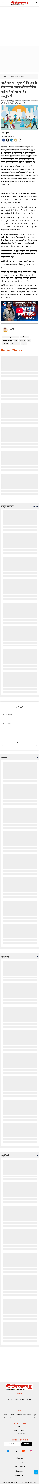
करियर (29, 1415)
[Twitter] (8, 140)
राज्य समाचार (12, 1416)
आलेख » (12, 76)
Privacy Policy (19, 1462)
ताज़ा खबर (5, 1416)
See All (35, 506)
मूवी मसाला (35, 1416)
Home (5, 76)
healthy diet (24, 337)
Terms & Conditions (19, 1467)
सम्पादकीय (5, 956)
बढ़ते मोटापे (22, 340)
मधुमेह (29, 340)
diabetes (16, 337)
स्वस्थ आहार (5, 343)
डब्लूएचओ (24, 343)
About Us (19, 1458)
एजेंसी (7, 133)
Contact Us (20, 1475)
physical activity (7, 340)
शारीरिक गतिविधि (15, 343)
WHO (15, 340)
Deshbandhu (20, 1434)
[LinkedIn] (12, 140)
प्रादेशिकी (5, 1155)
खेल (24, 1415)
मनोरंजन (19, 1415)
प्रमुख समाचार (7, 506)
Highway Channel (20, 1430)
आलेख (4, 757)
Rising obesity (7, 337)
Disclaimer (19, 1471)
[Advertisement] (19, 24)
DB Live (20, 1427)
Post (22, 743)
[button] (3, 4)
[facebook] (4, 140)
